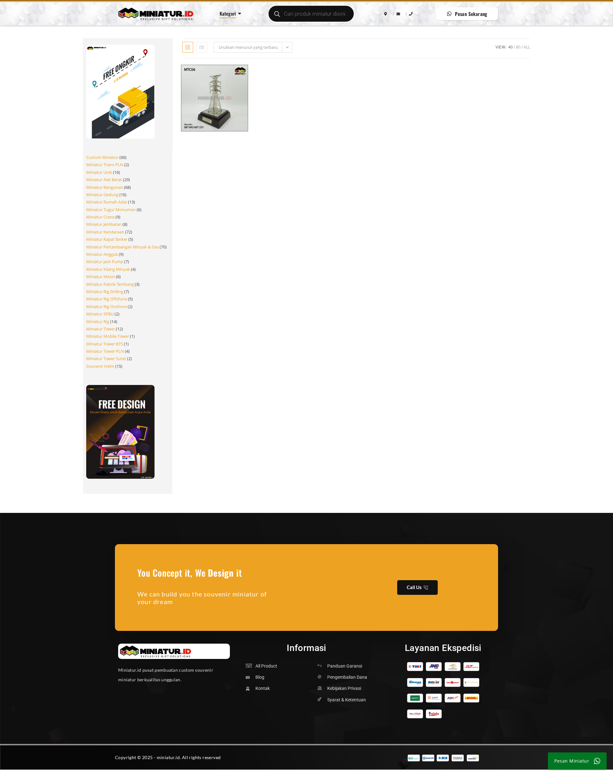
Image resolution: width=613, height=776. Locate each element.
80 (518, 47)
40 (510, 47)
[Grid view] (187, 47)
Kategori (228, 13)
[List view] (201, 47)
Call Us (414, 587)
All (527, 47)
